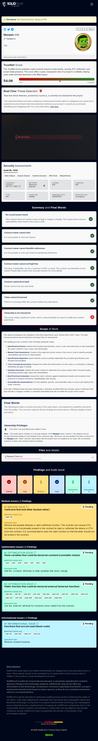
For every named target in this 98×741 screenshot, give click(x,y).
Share (91, 29)
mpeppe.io (11, 39)
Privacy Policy (54, 730)
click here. (54, 107)
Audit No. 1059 (11, 170)
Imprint (64, 730)
